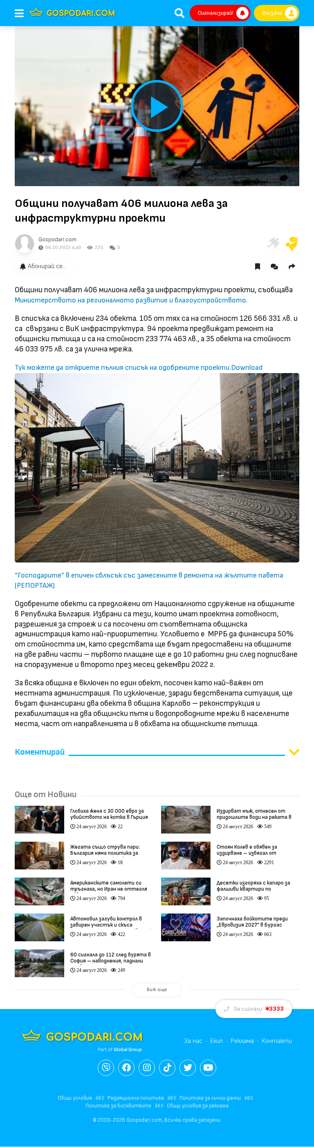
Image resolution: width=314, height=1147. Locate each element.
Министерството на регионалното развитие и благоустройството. (132, 300)
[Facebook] (126, 1068)
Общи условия (75, 1098)
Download (246, 367)
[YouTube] (208, 1068)
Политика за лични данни (210, 1098)
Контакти (277, 1041)
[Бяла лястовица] (272, 243)
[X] (187, 1068)
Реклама (242, 1041)
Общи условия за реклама (198, 1106)
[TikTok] (167, 1068)
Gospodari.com (57, 239)
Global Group (128, 1050)
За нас (193, 1041)
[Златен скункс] (292, 243)
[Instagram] (147, 1068)
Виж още (157, 990)
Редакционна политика (136, 1098)
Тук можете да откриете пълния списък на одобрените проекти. (123, 367)
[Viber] (106, 1068)
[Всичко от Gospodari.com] (24, 243)
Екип (216, 1041)
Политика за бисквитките (118, 1106)
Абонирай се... (47, 266)
